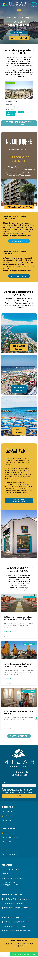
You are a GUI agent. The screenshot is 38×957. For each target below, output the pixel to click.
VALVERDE (19, 389)
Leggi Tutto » (8, 631)
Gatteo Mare (10, 114)
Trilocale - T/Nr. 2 (11, 101)
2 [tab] (17, 97)
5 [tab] (22, 97)
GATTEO (19, 430)
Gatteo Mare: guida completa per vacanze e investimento (18, 618)
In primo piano (10, 82)
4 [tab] (20, 97)
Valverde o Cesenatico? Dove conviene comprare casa (17, 665)
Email (4, 782)
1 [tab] (15, 97)
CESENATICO (19, 347)
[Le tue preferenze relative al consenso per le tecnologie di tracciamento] (36, 717)
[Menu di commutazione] (19, 9)
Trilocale (21, 112)
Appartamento (11, 112)
